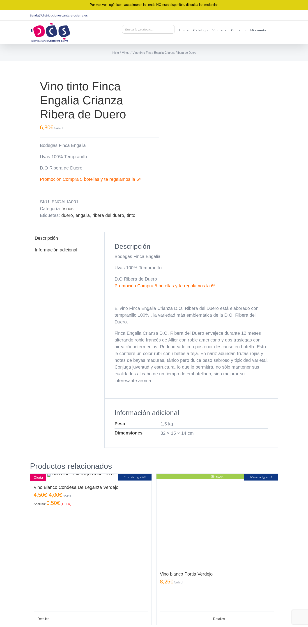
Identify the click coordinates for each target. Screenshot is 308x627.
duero (67, 215)
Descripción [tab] (46, 238)
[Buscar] (170, 29)
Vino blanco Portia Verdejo (186, 573)
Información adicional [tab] (56, 249)
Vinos (68, 208)
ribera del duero (108, 215)
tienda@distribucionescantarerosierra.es (59, 15)
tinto (131, 215)
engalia (83, 215)
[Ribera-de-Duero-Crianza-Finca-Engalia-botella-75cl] (89, 64)
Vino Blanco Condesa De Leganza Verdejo (76, 487)
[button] (272, 30)
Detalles (219, 619)
